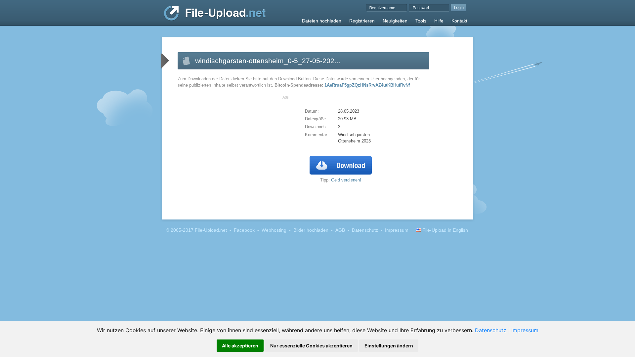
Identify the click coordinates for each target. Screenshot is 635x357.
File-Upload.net (211, 230)
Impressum (524, 330)
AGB (340, 230)
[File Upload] (215, 19)
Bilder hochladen (310, 230)
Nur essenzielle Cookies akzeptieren (311, 345)
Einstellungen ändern (388, 345)
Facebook (244, 230)
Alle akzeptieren (240, 345)
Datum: (312, 111)
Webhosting (274, 230)
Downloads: (316, 126)
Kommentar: (316, 134)
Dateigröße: (316, 118)
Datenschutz (490, 330)
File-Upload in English (444, 230)
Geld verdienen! (346, 180)
